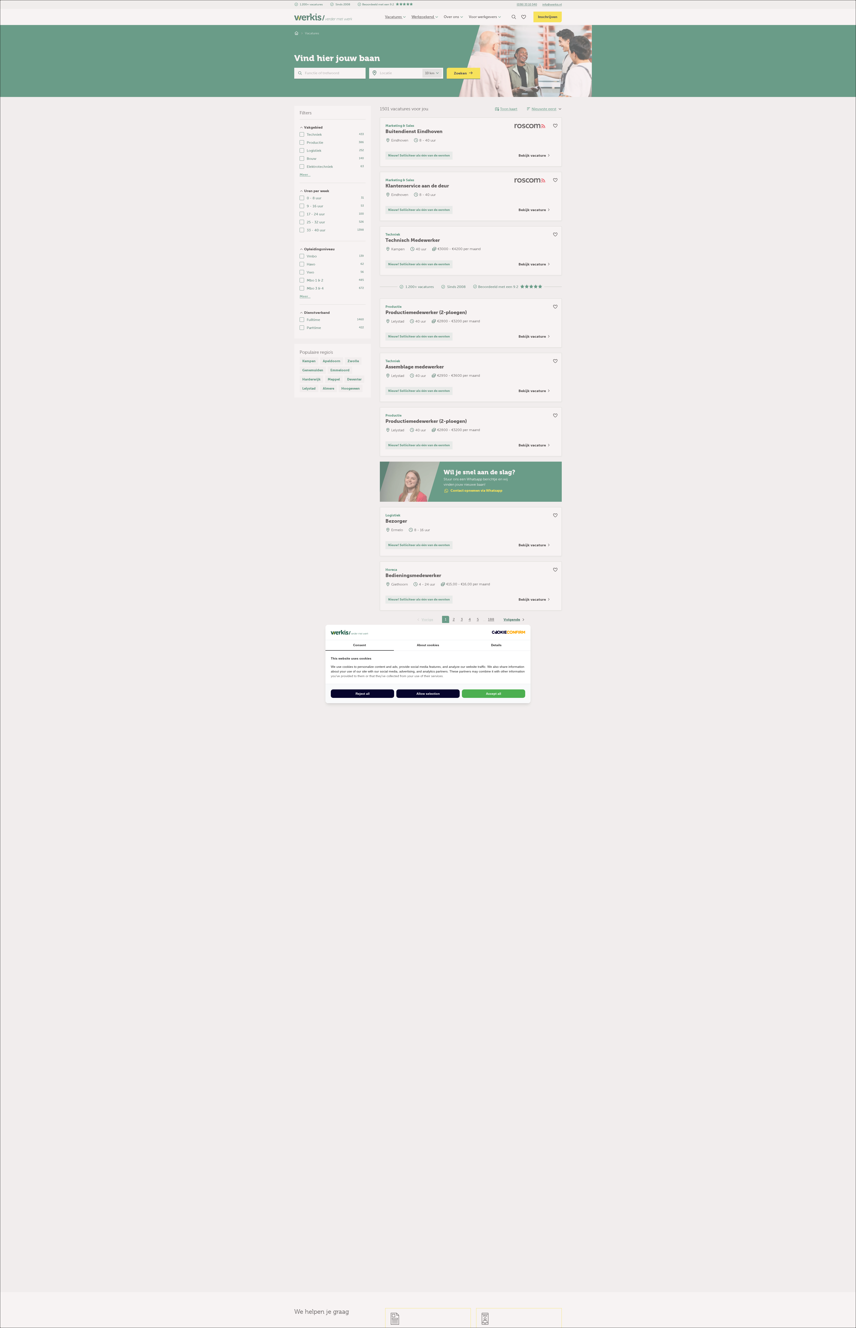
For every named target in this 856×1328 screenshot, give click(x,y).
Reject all (363, 693)
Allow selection (428, 693)
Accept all (493, 693)
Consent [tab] (359, 645)
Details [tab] (496, 645)
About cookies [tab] (428, 645)
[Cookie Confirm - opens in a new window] (508, 632)
